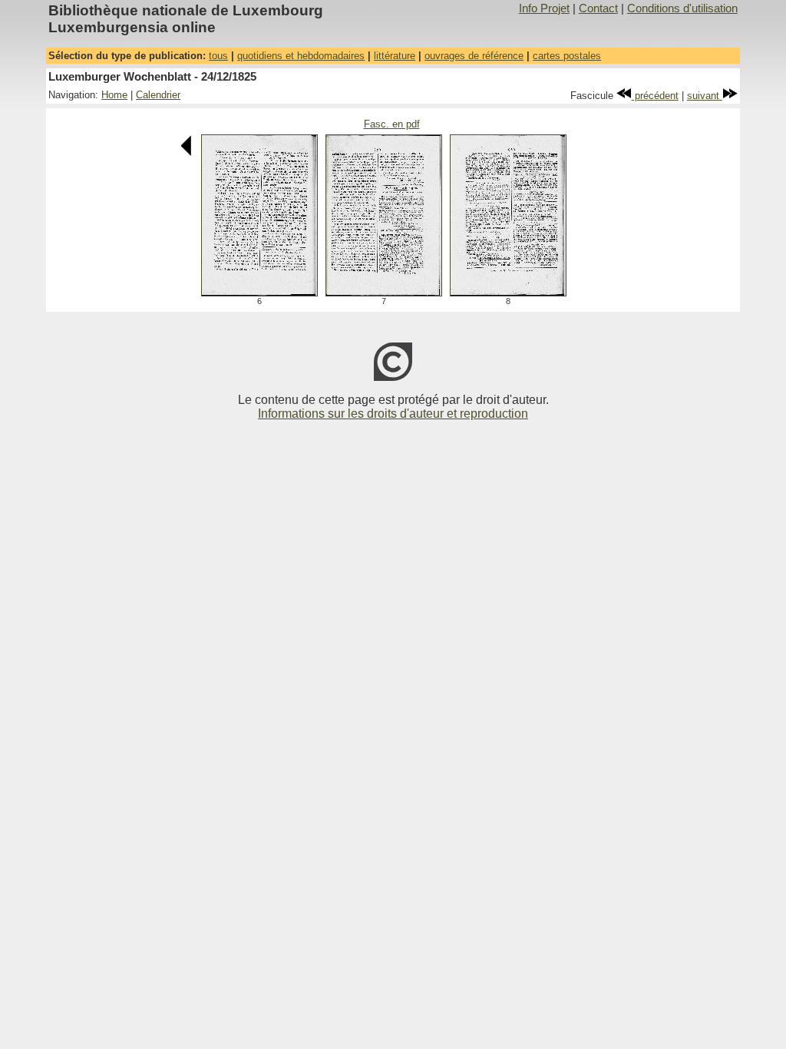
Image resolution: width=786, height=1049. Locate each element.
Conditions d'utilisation (682, 8)
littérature (394, 55)
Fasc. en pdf (392, 124)
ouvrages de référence (473, 55)
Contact (598, 8)
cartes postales (567, 55)
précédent (655, 95)
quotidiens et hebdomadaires (301, 55)
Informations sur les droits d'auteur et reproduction (393, 413)
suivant (704, 95)
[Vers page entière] (259, 292)
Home (114, 95)
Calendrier (158, 95)
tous (218, 55)
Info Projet (544, 8)
